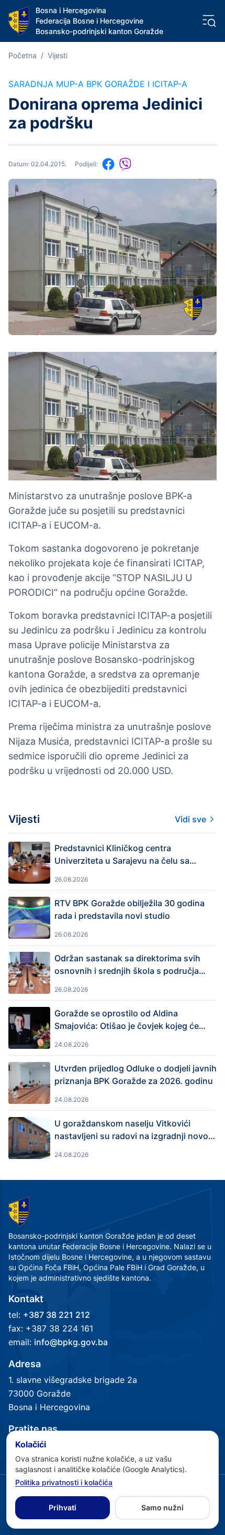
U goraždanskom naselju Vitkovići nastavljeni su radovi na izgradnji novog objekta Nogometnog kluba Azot (133, 1130)
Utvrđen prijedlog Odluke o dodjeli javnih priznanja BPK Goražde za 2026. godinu (135, 1074)
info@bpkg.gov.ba (71, 1342)
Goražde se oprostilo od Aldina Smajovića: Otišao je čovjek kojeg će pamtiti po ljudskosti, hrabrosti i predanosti (126, 1020)
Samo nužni (162, 1507)
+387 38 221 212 (56, 1314)
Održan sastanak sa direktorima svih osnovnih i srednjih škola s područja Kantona (127, 965)
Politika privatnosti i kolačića (64, 1482)
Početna (22, 55)
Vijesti (58, 55)
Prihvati (62, 1507)
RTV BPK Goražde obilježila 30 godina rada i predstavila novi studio (129, 909)
